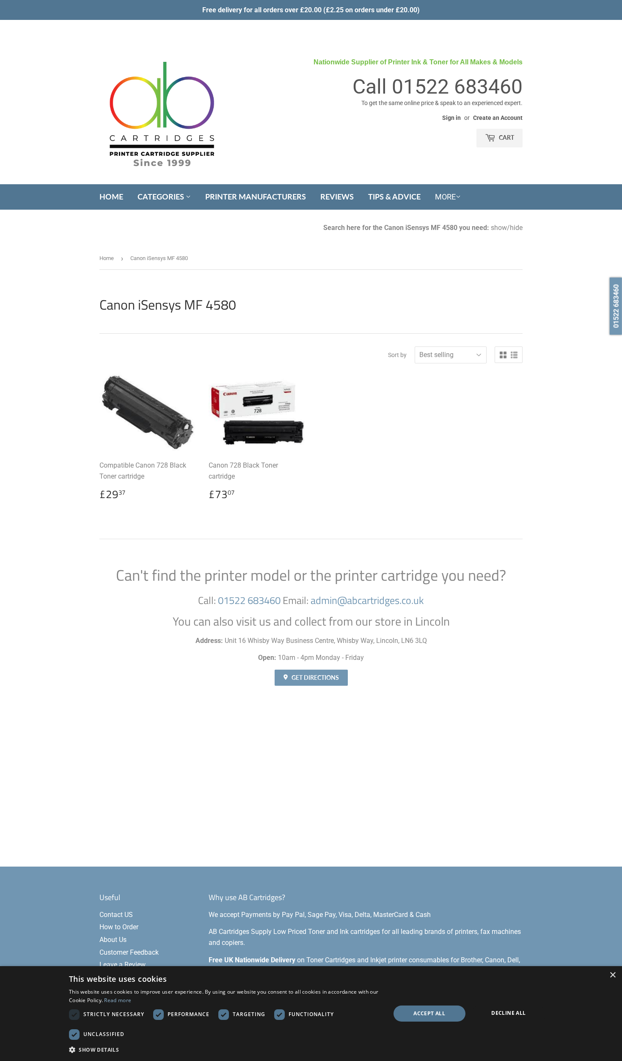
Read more (117, 1000)
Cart (506, 137)
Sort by (397, 355)
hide (516, 228)
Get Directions (314, 677)
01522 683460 (457, 87)
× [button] (612, 975)
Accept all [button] (429, 1013)
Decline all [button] (508, 1013)
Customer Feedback (129, 952)
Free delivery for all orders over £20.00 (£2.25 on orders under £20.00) (311, 10)
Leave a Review (122, 965)
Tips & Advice (394, 196)
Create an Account (498, 117)
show (499, 228)
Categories (162, 196)
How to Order (118, 927)
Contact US (116, 915)
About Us (113, 940)
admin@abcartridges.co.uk (367, 600)
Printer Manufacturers (255, 196)
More (445, 196)
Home (111, 196)
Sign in (451, 117)
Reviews (337, 196)
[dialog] (311, 1013)
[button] (225, 1049)
